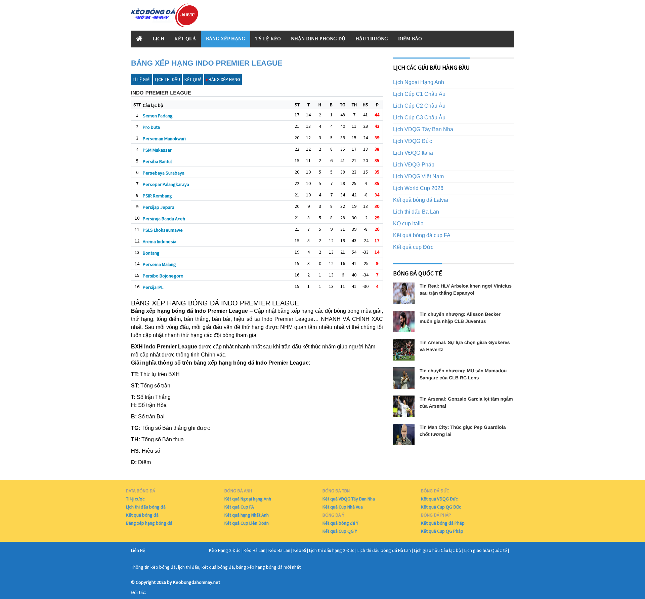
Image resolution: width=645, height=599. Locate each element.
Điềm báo (410, 38)
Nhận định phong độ (318, 38)
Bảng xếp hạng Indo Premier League (207, 63)
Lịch (158, 38)
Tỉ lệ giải (141, 79)
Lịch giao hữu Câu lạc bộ (437, 550)
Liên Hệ (138, 550)
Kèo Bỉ (299, 550)
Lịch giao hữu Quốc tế (485, 550)
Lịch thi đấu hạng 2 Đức (331, 550)
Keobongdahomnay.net (196, 582)
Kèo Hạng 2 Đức (225, 550)
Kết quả (185, 38)
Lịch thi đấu (167, 79)
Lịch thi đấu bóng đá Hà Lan (384, 550)
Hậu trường (371, 38)
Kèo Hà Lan (254, 550)
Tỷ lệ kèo (268, 38)
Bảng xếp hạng (225, 38)
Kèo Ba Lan (279, 550)
